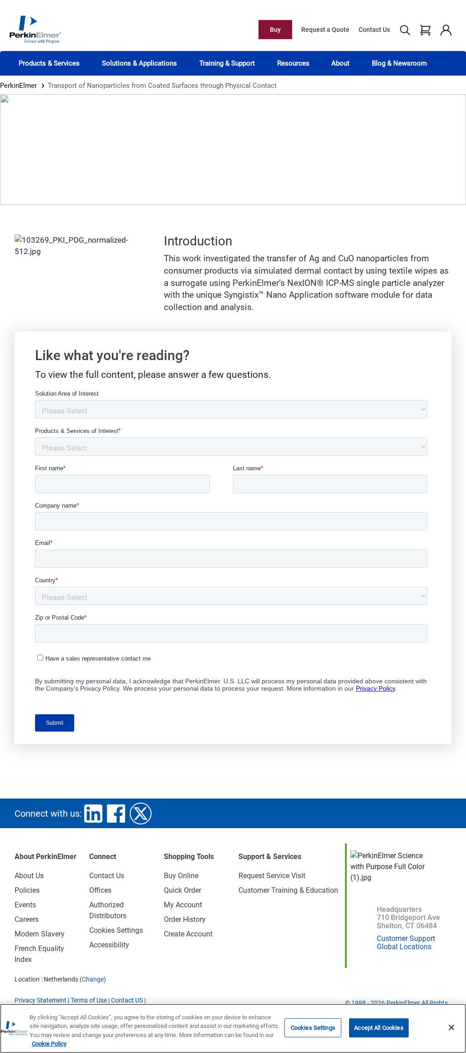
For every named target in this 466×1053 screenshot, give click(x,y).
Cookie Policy (49, 1043)
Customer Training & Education (288, 890)
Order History (185, 919)
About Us (29, 875)
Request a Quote (325, 29)
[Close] (451, 1027)
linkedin (93, 813)
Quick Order (182, 890)
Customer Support (406, 938)
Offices (100, 890)
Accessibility (109, 945)
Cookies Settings (313, 1027)
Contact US (127, 1000)
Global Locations (404, 946)
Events (25, 904)
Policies (27, 890)
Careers (27, 919)
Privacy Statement (40, 1000)
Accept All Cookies (378, 1027)
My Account (183, 904)
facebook (116, 813)
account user (445, 30)
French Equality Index (39, 954)
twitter (141, 813)
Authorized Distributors (108, 910)
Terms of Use (89, 1000)
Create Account (188, 934)
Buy (275, 29)
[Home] (35, 29)
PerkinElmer (18, 85)
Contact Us (374, 29)
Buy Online (181, 875)
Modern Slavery (40, 934)
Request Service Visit (271, 875)
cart (425, 30)
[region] (233, 1028)
